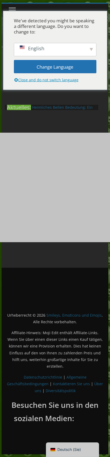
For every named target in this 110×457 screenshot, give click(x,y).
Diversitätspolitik (61, 390)
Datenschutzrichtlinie (43, 377)
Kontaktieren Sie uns (71, 383)
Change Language (55, 67)
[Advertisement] (55, 187)
